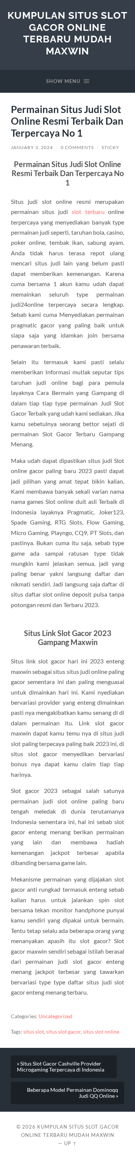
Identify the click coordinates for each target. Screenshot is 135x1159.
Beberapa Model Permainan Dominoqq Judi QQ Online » (72, 1093)
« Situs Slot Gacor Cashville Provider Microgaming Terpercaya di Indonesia (60, 1067)
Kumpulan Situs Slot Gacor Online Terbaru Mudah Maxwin (68, 33)
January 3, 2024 (32, 147)
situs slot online (101, 1032)
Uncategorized (55, 1016)
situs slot (33, 1032)
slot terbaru (88, 211)
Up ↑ (70, 1143)
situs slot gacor (63, 1032)
